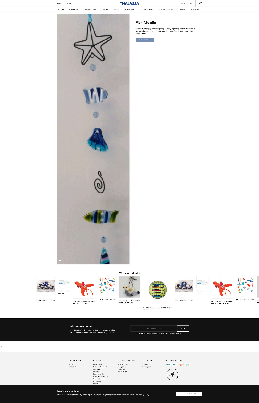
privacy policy (144, 395)
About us (60, 3)
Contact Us (72, 367)
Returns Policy (122, 372)
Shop (190, 3)
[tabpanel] (93, 139)
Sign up (183, 328)
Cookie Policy (121, 369)
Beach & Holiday (129, 9)
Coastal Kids (195, 9)
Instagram (147, 367)
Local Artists (97, 381)
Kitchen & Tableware (89, 9)
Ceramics (116, 9)
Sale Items (61, 9)
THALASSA (129, 3)
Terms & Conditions (123, 364)
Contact (70, 3)
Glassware (104, 9)
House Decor (97, 364)
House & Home (73, 9)
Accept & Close (189, 394)
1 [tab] (60, 260)
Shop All (96, 384)
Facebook (147, 364)
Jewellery (183, 9)
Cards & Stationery (99, 379)
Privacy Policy (121, 367)
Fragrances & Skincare (146, 9)
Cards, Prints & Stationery (167, 9)
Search (182, 3)
